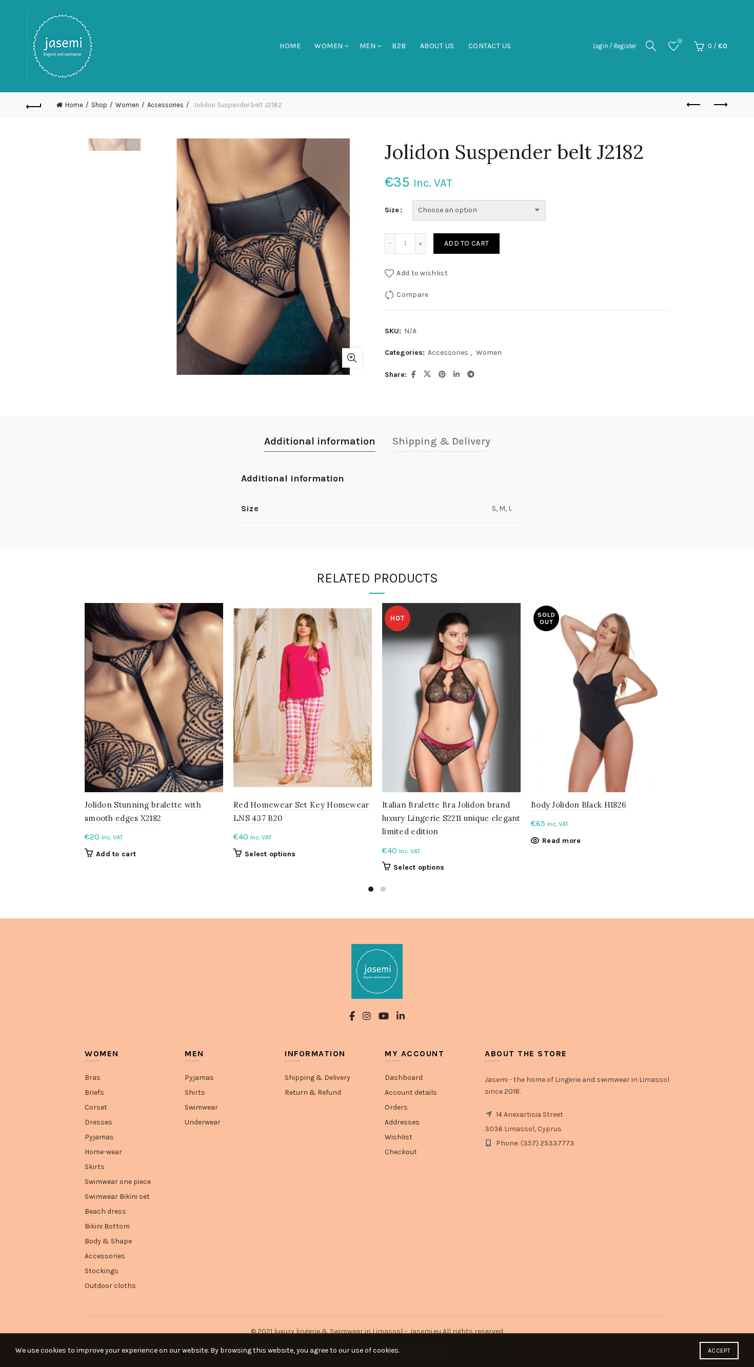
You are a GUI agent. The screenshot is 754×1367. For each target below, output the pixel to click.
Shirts (195, 1092)
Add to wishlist (422, 273)
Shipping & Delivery (317, 1077)
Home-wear (103, 1152)
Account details (411, 1092)
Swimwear (201, 1107)
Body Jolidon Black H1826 (578, 805)
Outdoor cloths (110, 1285)
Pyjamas (99, 1137)
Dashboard (404, 1077)
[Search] (651, 45)
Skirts (95, 1166)
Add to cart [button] (116, 854)
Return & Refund (313, 1092)
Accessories (165, 105)
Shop (99, 105)
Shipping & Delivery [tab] (441, 441)
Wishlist (680, 41)
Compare (412, 294)
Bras (93, 1077)
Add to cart (466, 243)
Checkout (401, 1152)
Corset (96, 1107)
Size (392, 210)
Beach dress (105, 1211)
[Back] (34, 105)
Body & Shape (108, 1241)
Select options (270, 854)
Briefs (94, 1092)
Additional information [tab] (319, 441)
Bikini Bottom (107, 1226)
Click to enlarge (352, 358)
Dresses (98, 1122)
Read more (561, 840)
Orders (396, 1107)
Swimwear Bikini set (117, 1196)
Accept (719, 1350)
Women (328, 46)
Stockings (101, 1271)
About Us (437, 46)
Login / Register (614, 46)
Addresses (402, 1122)
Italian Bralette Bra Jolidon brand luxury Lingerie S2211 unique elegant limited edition (451, 818)
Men (368, 46)
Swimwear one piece (118, 1181)
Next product (719, 105)
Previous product (694, 105)
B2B (399, 46)
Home (290, 46)
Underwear (203, 1122)
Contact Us (489, 46)
